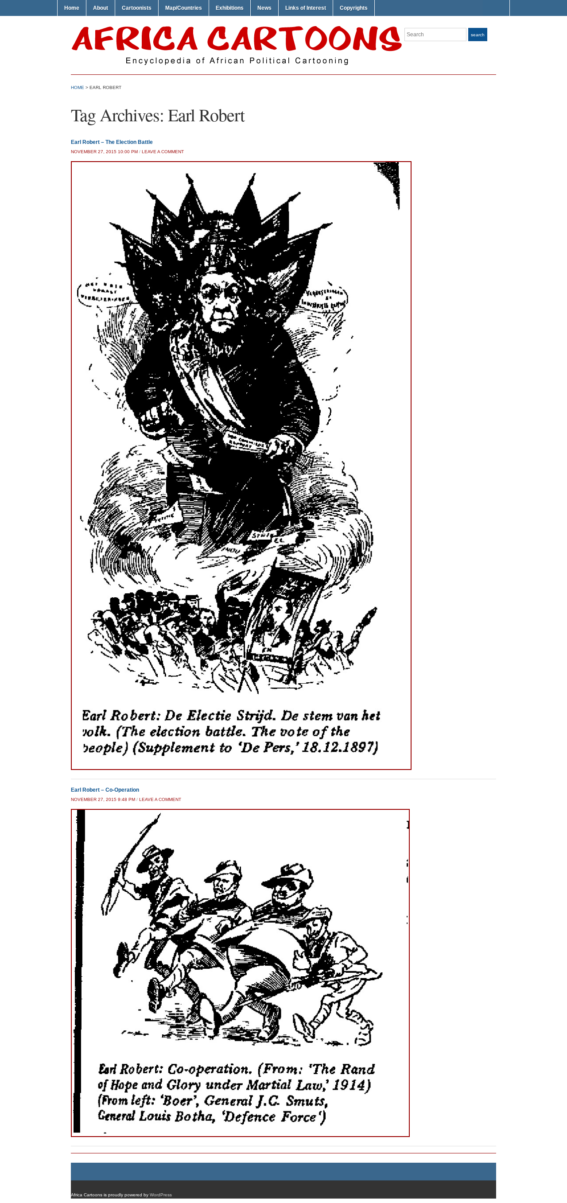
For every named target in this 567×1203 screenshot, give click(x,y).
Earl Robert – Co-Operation (105, 790)
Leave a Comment (163, 151)
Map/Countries (183, 8)
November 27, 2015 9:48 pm (103, 799)
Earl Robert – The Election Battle (112, 142)
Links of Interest (305, 8)
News (264, 8)
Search (478, 34)
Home (71, 8)
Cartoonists (136, 8)
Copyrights (354, 8)
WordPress (161, 1194)
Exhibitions (230, 8)
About (100, 8)
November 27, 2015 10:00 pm (104, 151)
